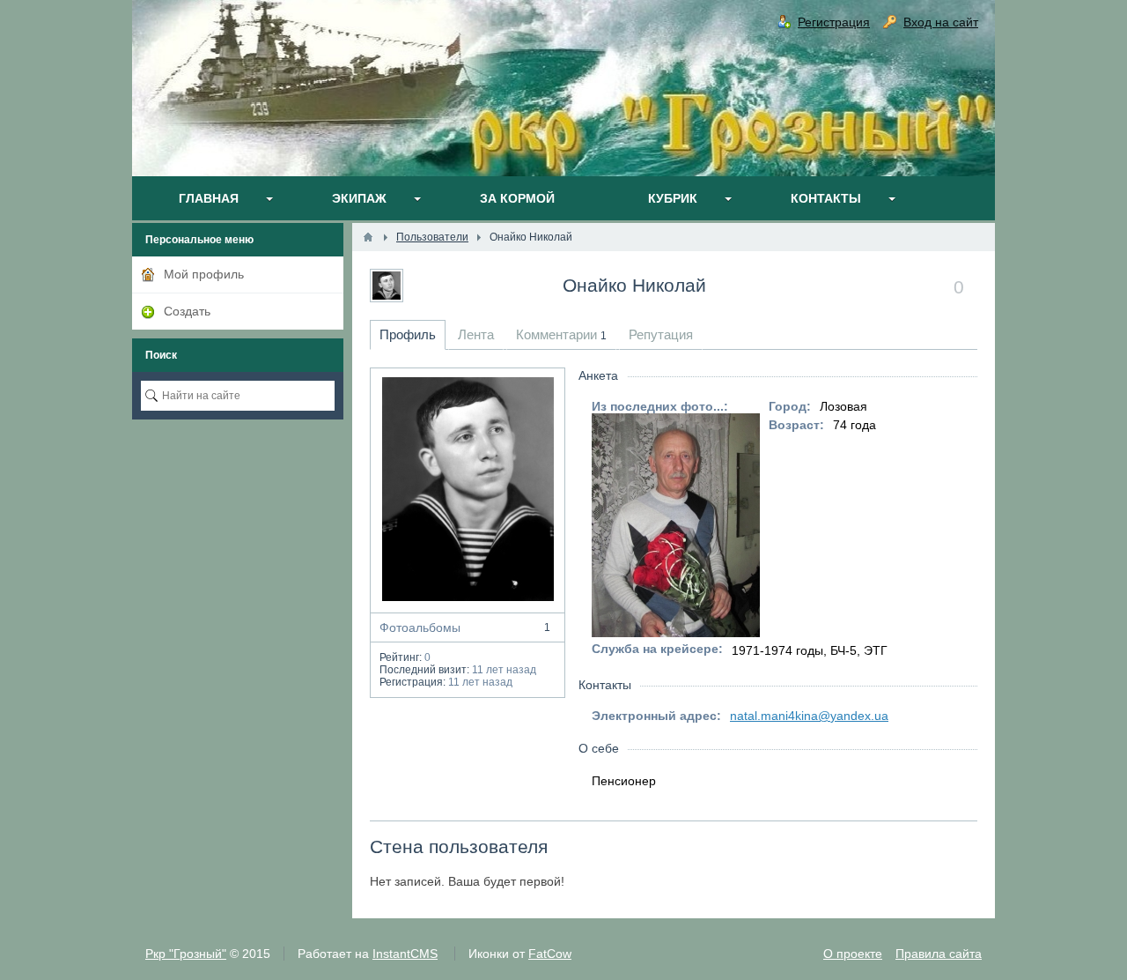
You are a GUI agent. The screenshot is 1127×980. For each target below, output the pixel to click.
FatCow (549, 954)
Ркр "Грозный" (185, 954)
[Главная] (368, 237)
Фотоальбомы (464, 627)
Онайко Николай (634, 285)
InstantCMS (405, 954)
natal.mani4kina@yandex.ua (809, 716)
